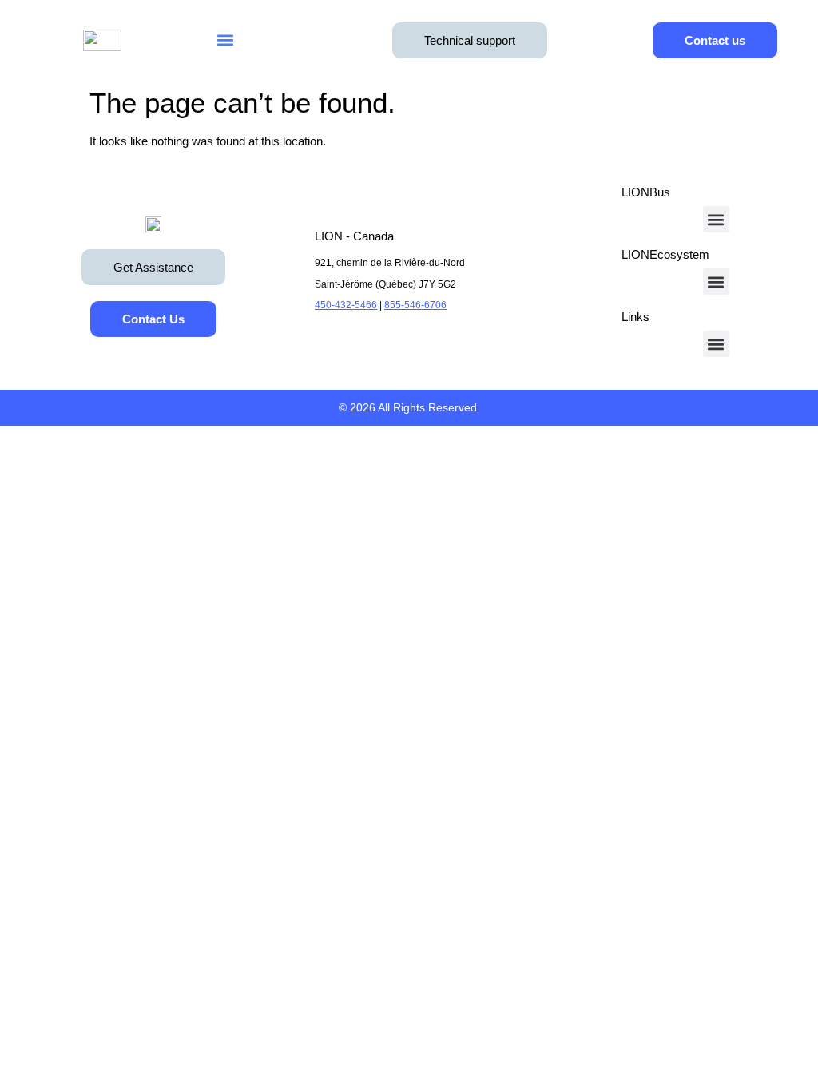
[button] (225, 40)
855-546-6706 (415, 305)
